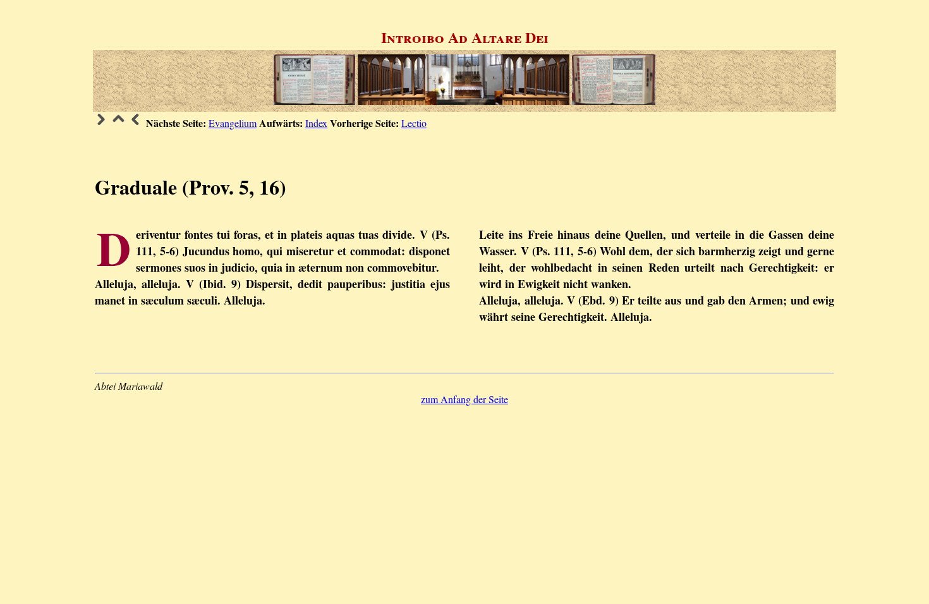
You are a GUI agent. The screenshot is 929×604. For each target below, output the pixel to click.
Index (316, 123)
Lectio (414, 123)
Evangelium (233, 123)
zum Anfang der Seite (464, 399)
